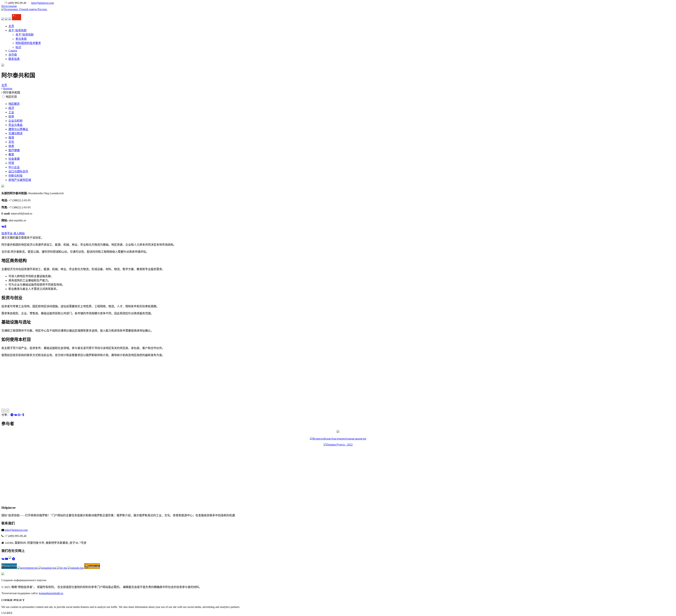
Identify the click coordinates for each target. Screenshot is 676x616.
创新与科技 (15, 175)
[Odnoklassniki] (23, 414)
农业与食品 (15, 124)
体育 (11, 146)
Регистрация (9, 6)
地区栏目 (11, 96)
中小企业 (14, 167)
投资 (11, 116)
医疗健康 (14, 150)
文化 (11, 141)
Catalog (12, 50)
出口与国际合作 (18, 171)
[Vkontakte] (15, 414)
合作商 (12, 54)
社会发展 (14, 158)
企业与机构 (15, 120)
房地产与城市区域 (19, 179)
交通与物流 (15, 133)
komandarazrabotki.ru (51, 593)
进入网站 (19, 233)
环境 (11, 162)
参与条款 (21, 38)
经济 (11, 108)
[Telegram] (12, 414)
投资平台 (7, 233)
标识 (18, 47)
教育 (11, 154)
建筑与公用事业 (18, 129)
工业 (11, 112)
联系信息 (14, 58)
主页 (11, 26)
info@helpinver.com (42, 2)
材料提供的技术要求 (28, 43)
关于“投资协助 (17, 30)
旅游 (11, 137)
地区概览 (14, 103)
